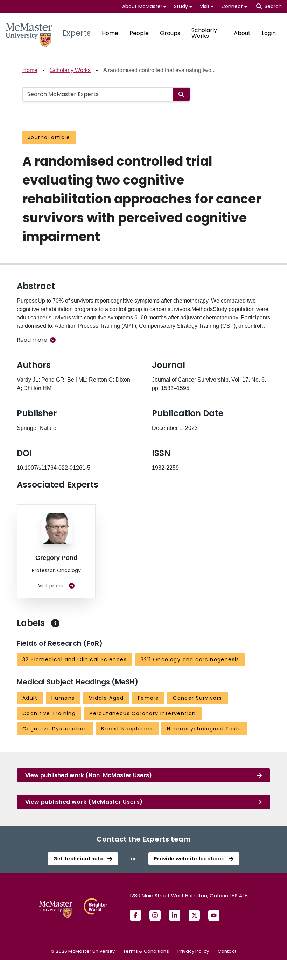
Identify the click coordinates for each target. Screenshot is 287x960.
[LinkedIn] (174, 915)
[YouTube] (213, 915)
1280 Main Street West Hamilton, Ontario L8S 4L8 (189, 895)
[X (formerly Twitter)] (194, 915)
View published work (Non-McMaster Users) (88, 775)
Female (148, 697)
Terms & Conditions (146, 951)
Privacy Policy (193, 951)
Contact (227, 951)
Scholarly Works (204, 33)
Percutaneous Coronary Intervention (143, 713)
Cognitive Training (49, 713)
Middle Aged (106, 697)
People (139, 33)
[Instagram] (155, 915)
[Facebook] (135, 915)
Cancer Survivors (197, 697)
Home (110, 33)
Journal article (49, 137)
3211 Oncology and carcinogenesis (190, 659)
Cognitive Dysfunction (54, 728)
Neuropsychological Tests (204, 728)
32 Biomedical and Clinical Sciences (74, 659)
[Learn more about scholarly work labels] (55, 623)
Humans (63, 697)
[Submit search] (181, 94)
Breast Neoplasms (127, 728)
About (242, 33)
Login (269, 33)
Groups (170, 33)
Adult (29, 697)
